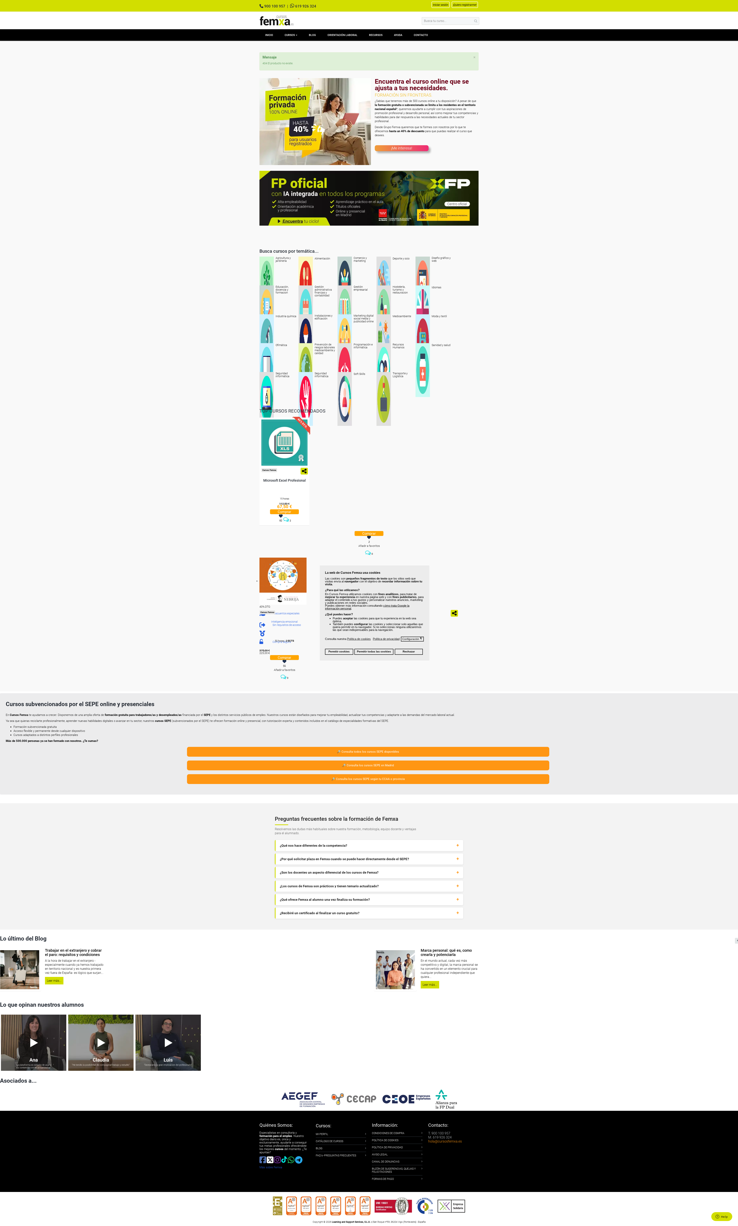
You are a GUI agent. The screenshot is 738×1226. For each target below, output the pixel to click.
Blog (312, 35)
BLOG (319, 1148)
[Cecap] (354, 1099)
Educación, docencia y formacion (282, 289)
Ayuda (398, 35)
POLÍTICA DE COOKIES (385, 1140)
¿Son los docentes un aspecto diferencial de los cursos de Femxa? (329, 872)
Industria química (286, 316)
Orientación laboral (342, 35)
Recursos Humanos (398, 346)
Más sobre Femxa (270, 1167)
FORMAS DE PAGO (383, 1178)
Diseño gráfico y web (441, 259)
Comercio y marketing (360, 259)
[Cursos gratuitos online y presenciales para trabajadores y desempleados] (276, 20)
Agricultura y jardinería (283, 259)
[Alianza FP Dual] (446, 1099)
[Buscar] (475, 21)
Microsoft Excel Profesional (284, 480)
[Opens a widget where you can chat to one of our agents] (721, 1217)
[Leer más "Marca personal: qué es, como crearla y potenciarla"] (225, 969)
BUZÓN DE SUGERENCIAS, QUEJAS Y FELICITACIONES (394, 1170)
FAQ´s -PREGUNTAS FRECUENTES (336, 1155)
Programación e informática (363, 346)
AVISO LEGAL (380, 1154)
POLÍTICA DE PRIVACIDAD (387, 1147)
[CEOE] (406, 1099)
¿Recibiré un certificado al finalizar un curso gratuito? (319, 913)
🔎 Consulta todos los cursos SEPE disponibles (368, 751)
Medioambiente (402, 316)
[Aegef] (303, 1099)
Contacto (421, 35)
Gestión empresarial (361, 288)
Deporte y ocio (401, 258)
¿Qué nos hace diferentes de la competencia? (313, 845)
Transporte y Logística (400, 375)
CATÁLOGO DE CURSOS (329, 1141)
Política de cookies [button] (359, 639)
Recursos (375, 35)
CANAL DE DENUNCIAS (385, 1161)
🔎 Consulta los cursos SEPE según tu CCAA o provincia (368, 779)
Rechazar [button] (409, 651)
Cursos (290, 35)
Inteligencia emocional (284, 621)
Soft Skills (359, 373)
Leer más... (259, 985)
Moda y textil (439, 316)
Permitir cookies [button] (339, 651)
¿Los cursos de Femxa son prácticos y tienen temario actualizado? (329, 886)
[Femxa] (266, 283)
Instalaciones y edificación (323, 317)
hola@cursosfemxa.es (445, 1141)
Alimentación (322, 258)
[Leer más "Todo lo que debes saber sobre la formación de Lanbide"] (600, 969)
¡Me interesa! (401, 148)
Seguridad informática (282, 375)
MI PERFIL (322, 1134)
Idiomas (436, 287)
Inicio (269, 35)
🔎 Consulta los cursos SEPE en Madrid (368, 765)
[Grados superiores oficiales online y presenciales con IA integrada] (369, 197)
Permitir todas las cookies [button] (374, 651)
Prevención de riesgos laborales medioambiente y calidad (325, 349)
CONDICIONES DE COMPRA (388, 1133)
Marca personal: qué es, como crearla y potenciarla (275, 952)
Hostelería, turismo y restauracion (400, 289)
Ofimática (281, 345)
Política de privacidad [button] (386, 639)
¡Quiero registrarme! (465, 4)
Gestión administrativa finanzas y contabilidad (323, 291)
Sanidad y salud (441, 345)
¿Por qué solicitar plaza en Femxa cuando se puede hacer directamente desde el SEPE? (344, 859)
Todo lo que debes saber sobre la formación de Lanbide (654, 952)
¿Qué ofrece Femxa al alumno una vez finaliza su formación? (325, 900)
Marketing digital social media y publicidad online (364, 318)
